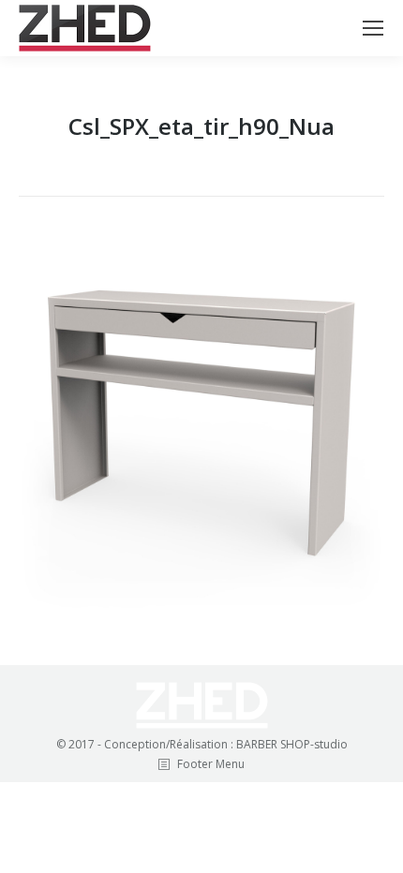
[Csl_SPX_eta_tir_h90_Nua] (201, 426)
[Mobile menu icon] (373, 28)
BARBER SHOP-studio (292, 744)
